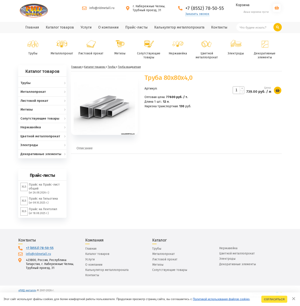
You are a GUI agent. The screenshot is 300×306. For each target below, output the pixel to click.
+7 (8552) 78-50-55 (40, 248)
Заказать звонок (197, 14)
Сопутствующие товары (148, 55)
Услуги (90, 259)
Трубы (32, 53)
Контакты (92, 275)
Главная (90, 249)
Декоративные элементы (264, 55)
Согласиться (274, 299)
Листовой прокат (90, 53)
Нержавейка (178, 53)
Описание (84, 148)
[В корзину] (277, 90)
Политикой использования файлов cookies (221, 299)
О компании (93, 265)
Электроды (236, 53)
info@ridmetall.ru (101, 8)
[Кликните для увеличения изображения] (104, 104)
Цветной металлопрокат (207, 55)
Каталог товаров (97, 254)
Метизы (119, 53)
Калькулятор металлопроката (106, 270)
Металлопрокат (62, 53)
